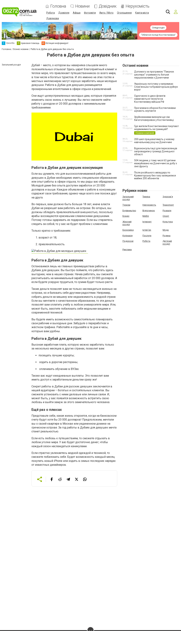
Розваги (167, 210)
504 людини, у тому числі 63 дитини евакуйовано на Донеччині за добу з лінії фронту (155, 163)
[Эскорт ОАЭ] (59, 251)
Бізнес (125, 216)
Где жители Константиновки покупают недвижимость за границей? (156, 128)
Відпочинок (148, 210)
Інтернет (147, 221)
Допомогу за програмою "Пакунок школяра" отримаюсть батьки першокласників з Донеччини (154, 74)
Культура (168, 221)
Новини (82, 6)
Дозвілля (63, 12)
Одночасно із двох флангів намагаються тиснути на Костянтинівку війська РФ (149, 98)
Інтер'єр (146, 230)
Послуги (146, 235)
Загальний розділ (128, 198)
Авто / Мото (106, 12)
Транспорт (168, 205)
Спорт (166, 216)
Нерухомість (137, 6)
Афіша (76, 12)
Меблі (145, 216)
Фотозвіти (90, 12)
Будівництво (129, 210)
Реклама (127, 249)
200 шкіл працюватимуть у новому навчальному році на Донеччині (154, 141)
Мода (166, 230)
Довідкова (52, 18)
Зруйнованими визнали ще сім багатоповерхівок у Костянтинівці (154, 118)
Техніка (146, 196)
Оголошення (124, 12)
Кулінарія (127, 235)
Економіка (128, 230)
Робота (50, 12)
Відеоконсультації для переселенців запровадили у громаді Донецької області (155, 151)
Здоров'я (168, 196)
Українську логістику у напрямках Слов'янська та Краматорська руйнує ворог (156, 86)
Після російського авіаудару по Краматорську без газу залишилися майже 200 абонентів (155, 175)
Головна (58, 6)
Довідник (107, 6)
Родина (166, 235)
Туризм (126, 205)
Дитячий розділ (167, 242)
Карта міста (142, 12)
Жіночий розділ (127, 223)
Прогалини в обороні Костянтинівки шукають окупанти (155, 109)
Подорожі (127, 241)
